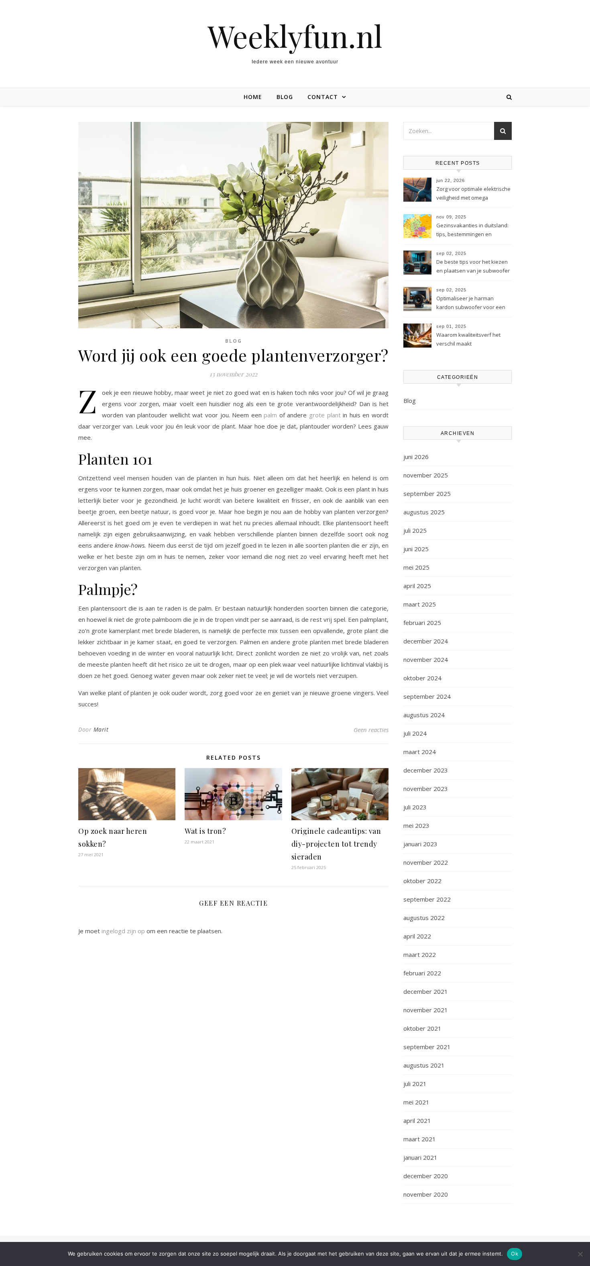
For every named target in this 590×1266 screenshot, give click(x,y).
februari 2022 (422, 973)
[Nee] (580, 1254)
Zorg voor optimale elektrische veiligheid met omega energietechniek (473, 194)
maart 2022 (419, 955)
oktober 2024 (422, 678)
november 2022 (425, 862)
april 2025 (417, 586)
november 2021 (425, 1010)
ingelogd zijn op (123, 931)
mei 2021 (416, 1102)
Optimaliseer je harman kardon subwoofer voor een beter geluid (470, 303)
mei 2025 (416, 567)
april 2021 (417, 1120)
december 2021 (425, 991)
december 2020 (425, 1176)
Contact (322, 97)
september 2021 (427, 1047)
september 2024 (427, 696)
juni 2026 (416, 457)
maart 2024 (419, 752)
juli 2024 (415, 733)
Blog (285, 97)
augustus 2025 (424, 512)
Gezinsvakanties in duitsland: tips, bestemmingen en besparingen (472, 230)
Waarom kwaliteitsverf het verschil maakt (468, 339)
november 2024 (425, 659)
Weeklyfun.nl (295, 36)
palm (270, 415)
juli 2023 (415, 807)
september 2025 (427, 493)
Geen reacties (371, 730)
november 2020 (425, 1194)
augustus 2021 (424, 1065)
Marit (101, 729)
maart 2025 (419, 604)
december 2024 (425, 641)
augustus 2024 (424, 715)
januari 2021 (420, 1157)
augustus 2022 (424, 918)
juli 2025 (415, 530)
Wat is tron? (205, 831)
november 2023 (425, 789)
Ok (514, 1253)
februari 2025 (422, 623)
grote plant (325, 415)
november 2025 (425, 475)
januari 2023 (420, 844)
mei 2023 (416, 825)
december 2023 (425, 770)
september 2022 (427, 899)
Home (253, 97)
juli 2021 (415, 1084)
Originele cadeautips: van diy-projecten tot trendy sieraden (336, 844)
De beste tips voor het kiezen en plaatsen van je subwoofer (473, 266)
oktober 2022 (422, 881)
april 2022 (417, 936)
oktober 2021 (422, 1028)
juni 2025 (416, 549)
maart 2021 (419, 1139)
